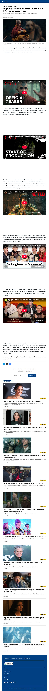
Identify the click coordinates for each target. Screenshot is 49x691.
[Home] (4, 1)
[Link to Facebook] (4, 682)
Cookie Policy (6, 675)
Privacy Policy (6, 673)
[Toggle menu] (47, 1)
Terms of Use (6, 677)
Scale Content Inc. (27, 658)
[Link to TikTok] (13, 682)
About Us (6, 669)
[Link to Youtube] (11, 682)
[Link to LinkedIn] (15, 682)
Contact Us (6, 679)
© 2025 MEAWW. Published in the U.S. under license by (14, 658)
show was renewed (33, 110)
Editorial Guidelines (7, 671)
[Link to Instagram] (7, 682)
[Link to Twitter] (9, 682)
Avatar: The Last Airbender (36, 48)
